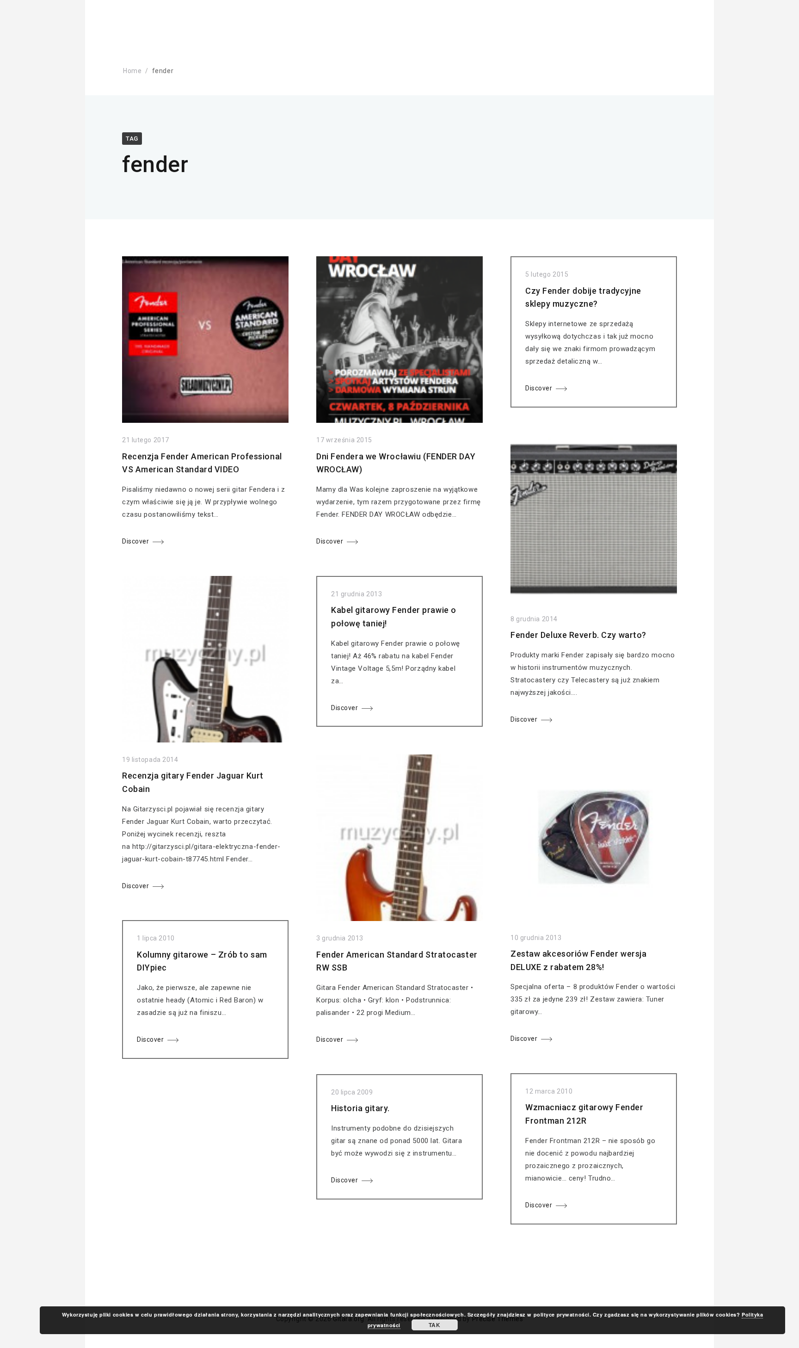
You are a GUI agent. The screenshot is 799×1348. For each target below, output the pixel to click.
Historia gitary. (360, 1108)
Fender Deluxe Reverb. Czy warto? (578, 635)
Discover (135, 541)
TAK (434, 1325)
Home (132, 70)
